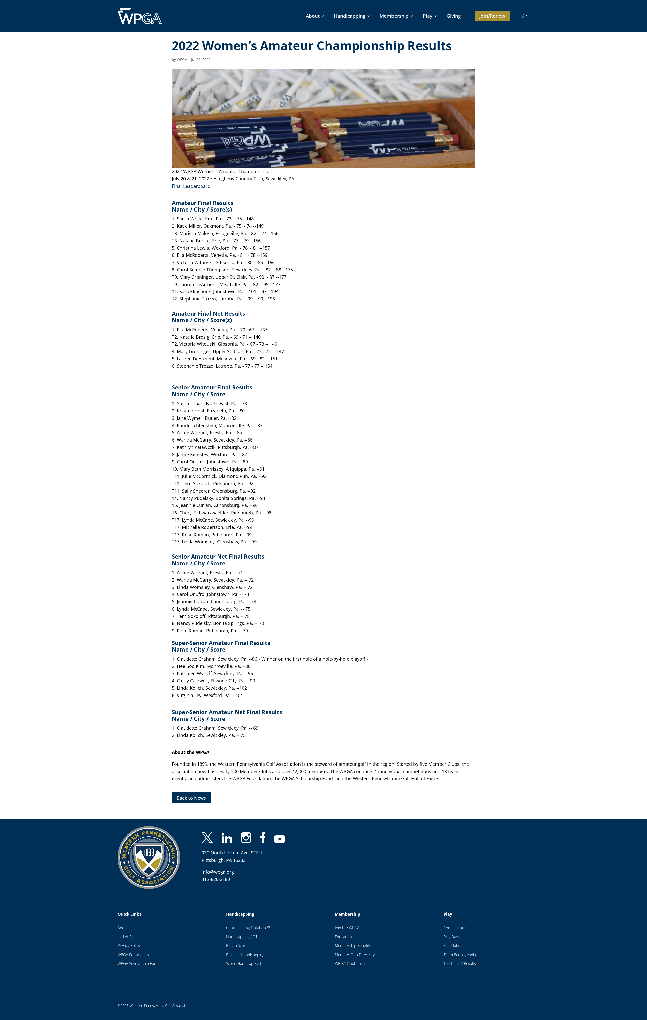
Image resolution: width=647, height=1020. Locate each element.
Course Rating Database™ (248, 927)
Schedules (452, 945)
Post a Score (236, 945)
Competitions (455, 927)
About (313, 16)
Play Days (452, 936)
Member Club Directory (355, 954)
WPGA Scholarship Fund (138, 963)
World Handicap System (246, 963)
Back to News (191, 798)
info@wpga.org (218, 872)
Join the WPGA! (347, 927)
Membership (394, 16)
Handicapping (349, 16)
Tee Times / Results (460, 963)
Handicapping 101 (242, 936)
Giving (454, 16)
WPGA (182, 59)
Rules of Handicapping (245, 954)
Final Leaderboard (191, 186)
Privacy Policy (129, 945)
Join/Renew (492, 16)
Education (343, 936)
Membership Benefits (353, 945)
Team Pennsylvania (460, 954)
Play (427, 16)
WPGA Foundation (133, 954)
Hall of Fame (128, 936)
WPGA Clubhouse (350, 963)
